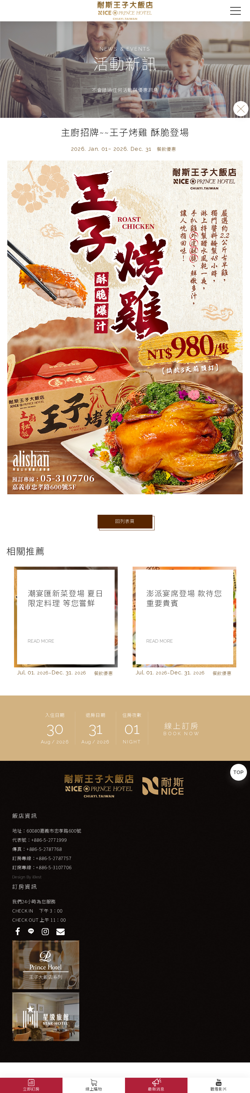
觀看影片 (218, 1089)
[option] (65, 623)
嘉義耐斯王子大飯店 (124, 11)
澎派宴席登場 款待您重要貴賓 (66, 598)
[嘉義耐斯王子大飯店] (99, 786)
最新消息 (156, 1089)
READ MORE (41, 641)
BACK (240, 108)
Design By (22, 877)
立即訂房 (31, 1089)
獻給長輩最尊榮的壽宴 (183, 598)
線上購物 (93, 1089)
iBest (36, 877)
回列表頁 (125, 521)
